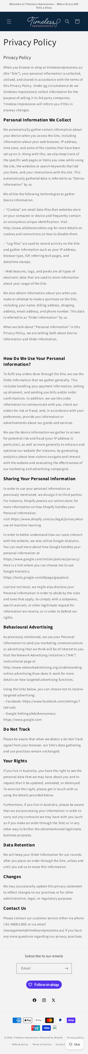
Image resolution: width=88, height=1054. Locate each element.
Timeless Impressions (26, 1037)
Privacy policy (75, 1037)
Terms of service (41, 1044)
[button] (9, 21)
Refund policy (20, 1044)
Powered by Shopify (51, 1037)
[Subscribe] (67, 968)
